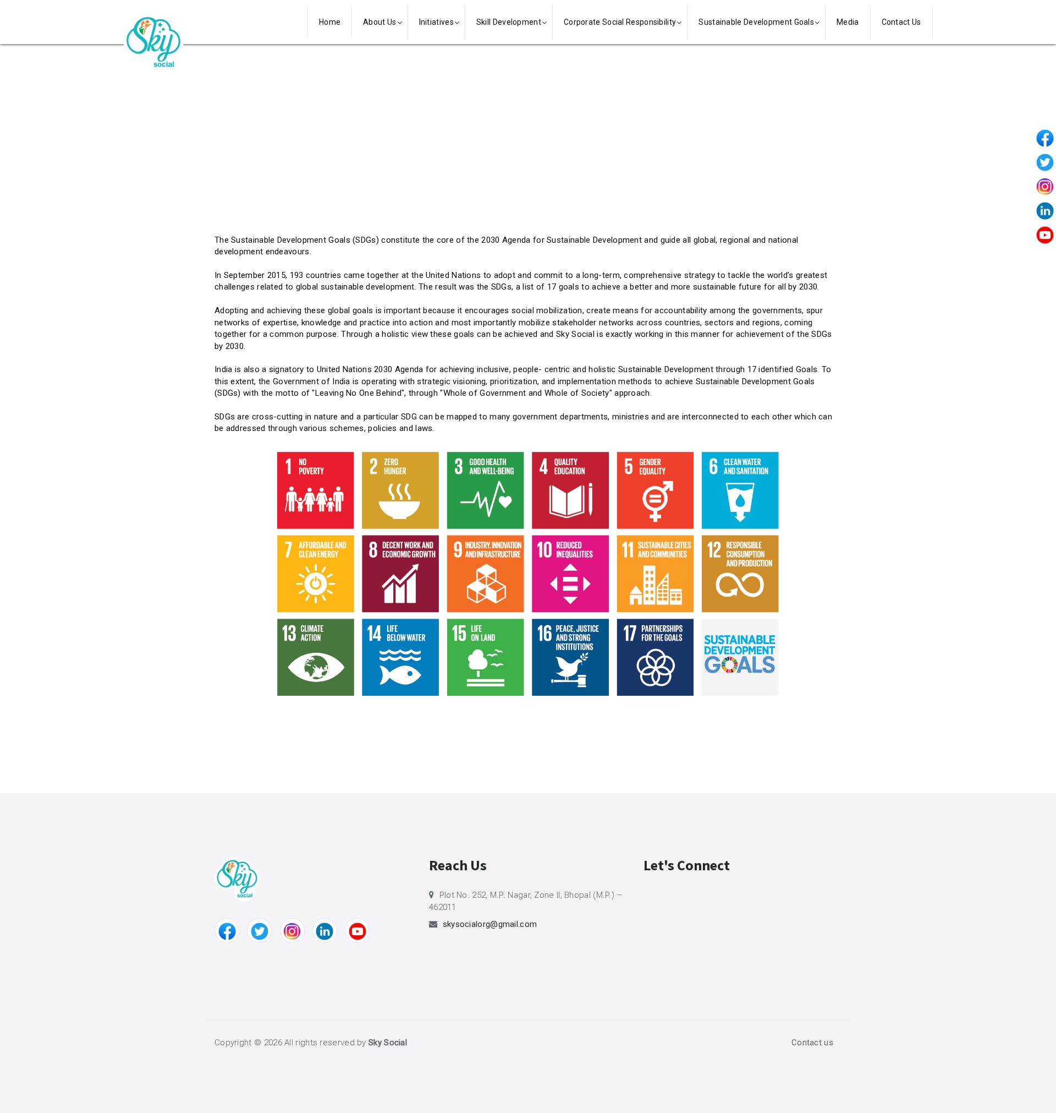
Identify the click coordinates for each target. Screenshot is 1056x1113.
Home (329, 22)
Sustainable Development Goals (756, 22)
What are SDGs (279, 114)
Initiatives (436, 22)
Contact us (812, 1042)
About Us (379, 22)
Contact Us (901, 22)
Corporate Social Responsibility (620, 22)
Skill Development (508, 22)
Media (848, 22)
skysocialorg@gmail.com (490, 924)
